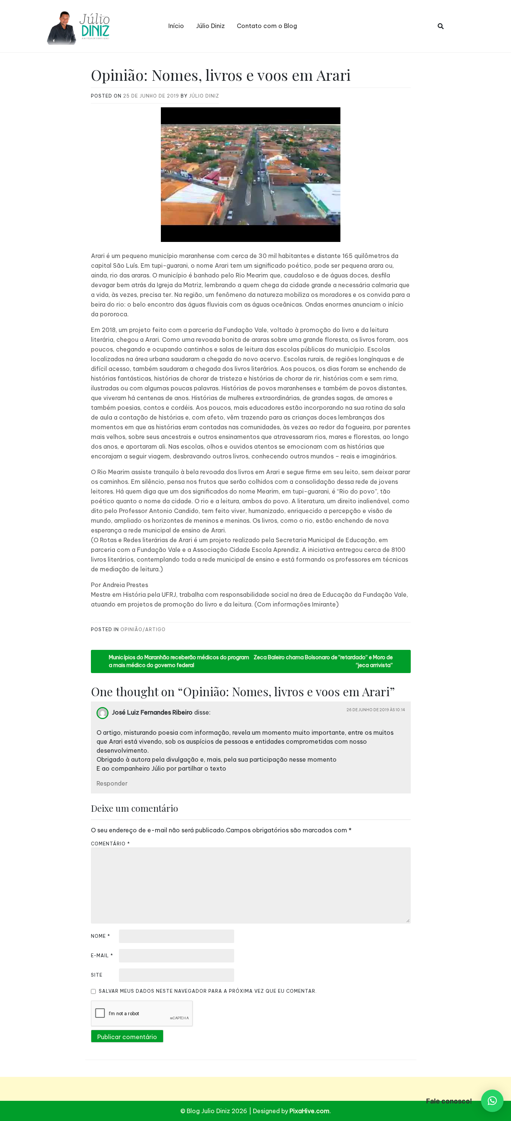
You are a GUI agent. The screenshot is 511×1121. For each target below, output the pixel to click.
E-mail (102, 955)
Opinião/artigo (143, 629)
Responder (112, 783)
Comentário (110, 844)
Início (176, 26)
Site (96, 975)
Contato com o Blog (267, 26)
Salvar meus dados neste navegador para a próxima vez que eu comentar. (208, 991)
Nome (100, 936)
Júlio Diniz (210, 26)
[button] (492, 1101)
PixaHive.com (310, 1111)
